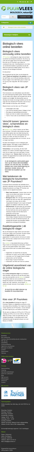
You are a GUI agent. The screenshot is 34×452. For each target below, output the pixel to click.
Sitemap (3, 353)
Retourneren (4, 351)
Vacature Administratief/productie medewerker (14, 339)
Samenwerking (5, 368)
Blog (2, 375)
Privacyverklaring (6, 344)
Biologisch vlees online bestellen (17, 27)
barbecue (21, 277)
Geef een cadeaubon (7, 373)
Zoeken (3, 382)
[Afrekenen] (31, 1)
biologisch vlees (9, 129)
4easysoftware (12, 448)
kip (26, 282)
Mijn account (4, 377)
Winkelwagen (5, 379)
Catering (3, 370)
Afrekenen (4, 380)
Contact (3, 349)
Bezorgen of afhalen (6, 348)
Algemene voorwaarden (7, 346)
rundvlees (7, 243)
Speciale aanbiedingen (7, 372)
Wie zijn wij (22, 1)
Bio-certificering (5, 337)
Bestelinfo (4, 335)
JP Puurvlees (6, 57)
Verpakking (4, 342)
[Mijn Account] (28, 1)
